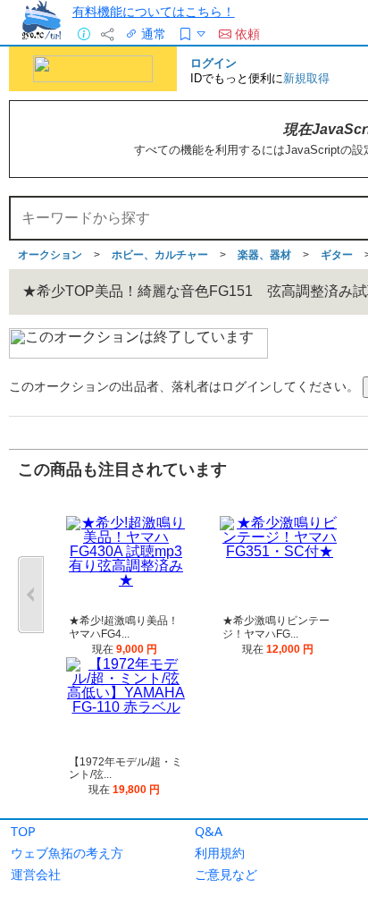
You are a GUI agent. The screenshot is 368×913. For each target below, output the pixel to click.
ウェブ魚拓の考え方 (67, 852)
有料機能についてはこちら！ (153, 11)
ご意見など (226, 874)
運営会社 (36, 874)
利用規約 (220, 852)
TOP (23, 831)
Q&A (208, 831)
